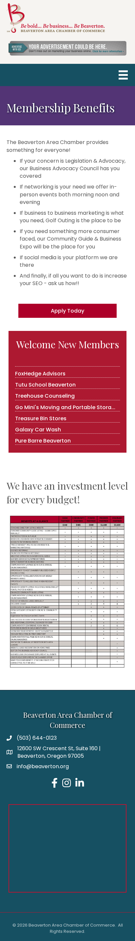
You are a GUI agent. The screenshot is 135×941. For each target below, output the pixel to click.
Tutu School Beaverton (45, 381)
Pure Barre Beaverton (43, 437)
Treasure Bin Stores (41, 415)
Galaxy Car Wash (38, 426)
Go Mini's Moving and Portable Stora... (65, 404)
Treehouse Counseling (45, 392)
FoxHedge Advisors (40, 370)
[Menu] (123, 75)
